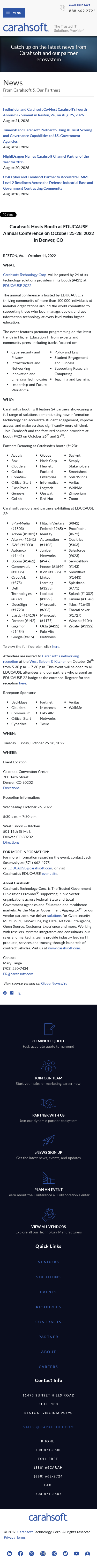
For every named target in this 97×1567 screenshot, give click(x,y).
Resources (48, 1306)
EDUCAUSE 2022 (17, 285)
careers (48, 1366)
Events (48, 1291)
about (48, 1351)
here (55, 646)
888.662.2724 (82, 10)
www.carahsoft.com (64, 948)
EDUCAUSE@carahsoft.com (30, 868)
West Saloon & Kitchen (47, 661)
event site (49, 873)
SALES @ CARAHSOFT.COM (48, 1427)
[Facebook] (5, 992)
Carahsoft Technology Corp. (25, 274)
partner (48, 1336)
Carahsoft (25, 1531)
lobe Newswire (55, 983)
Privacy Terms (15, 1537)
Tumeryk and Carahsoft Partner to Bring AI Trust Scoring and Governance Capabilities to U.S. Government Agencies (47, 135)
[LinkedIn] (11, 992)
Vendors (48, 1261)
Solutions (48, 1276)
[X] (19, 992)
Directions (11, 787)
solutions (54, 915)
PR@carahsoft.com (18, 973)
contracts (48, 1321)
